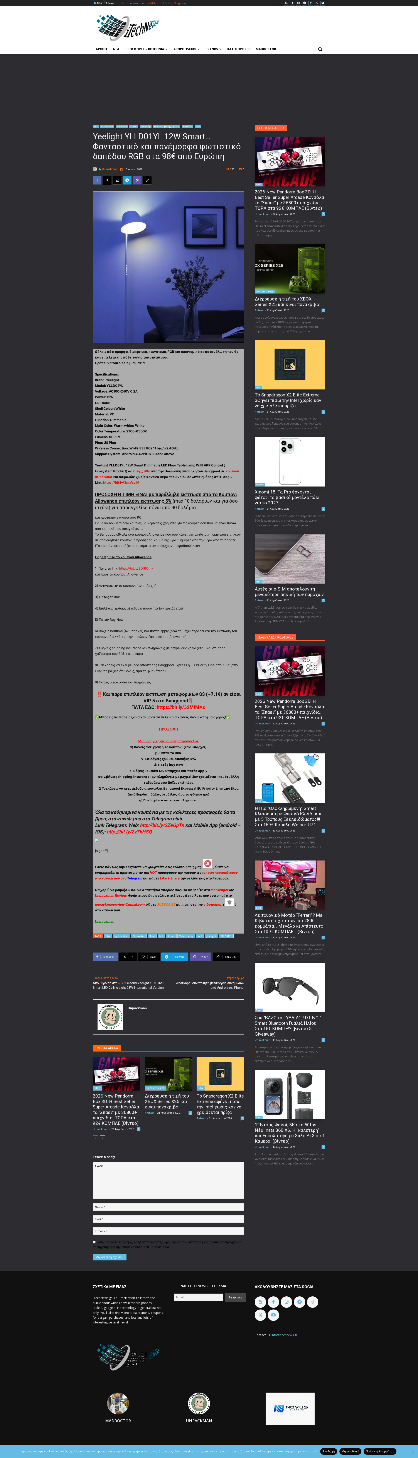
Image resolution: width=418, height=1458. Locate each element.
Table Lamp (186, 936)
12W (107, 936)
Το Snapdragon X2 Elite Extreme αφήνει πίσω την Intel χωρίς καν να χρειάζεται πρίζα (220, 1104)
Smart (171, 936)
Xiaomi (133, 126)
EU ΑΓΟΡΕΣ (107, 126)
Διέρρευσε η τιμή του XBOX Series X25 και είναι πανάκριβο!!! (167, 1101)
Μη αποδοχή (350, 1451)
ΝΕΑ (198, 126)
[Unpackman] (95, 169)
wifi (200, 936)
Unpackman (110, 169)
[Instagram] (298, 3)
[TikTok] (310, 3)
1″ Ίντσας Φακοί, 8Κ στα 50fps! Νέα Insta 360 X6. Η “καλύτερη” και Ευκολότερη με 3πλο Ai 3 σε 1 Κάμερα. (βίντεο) (290, 1133)
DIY (96, 126)
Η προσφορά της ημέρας (166, 126)
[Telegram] (304, 3)
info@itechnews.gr (284, 1335)
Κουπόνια (187, 126)
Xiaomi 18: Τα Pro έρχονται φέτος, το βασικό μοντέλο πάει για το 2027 (287, 497)
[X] (316, 3)
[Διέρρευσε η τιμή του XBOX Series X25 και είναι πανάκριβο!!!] (168, 1074)
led (161, 936)
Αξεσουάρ (145, 126)
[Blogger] (286, 3)
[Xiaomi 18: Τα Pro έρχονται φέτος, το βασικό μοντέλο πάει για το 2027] (290, 462)
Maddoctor (118, 1420)
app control (121, 936)
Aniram (149, 1112)
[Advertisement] (209, 87)
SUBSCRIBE (166, 904)
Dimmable (139, 936)
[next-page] (102, 1138)
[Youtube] (322, 3)
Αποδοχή (328, 1451)
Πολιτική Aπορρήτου (380, 1451)
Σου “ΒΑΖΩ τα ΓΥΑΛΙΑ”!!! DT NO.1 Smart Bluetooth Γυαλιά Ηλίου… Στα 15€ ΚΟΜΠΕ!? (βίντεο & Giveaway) (288, 1026)
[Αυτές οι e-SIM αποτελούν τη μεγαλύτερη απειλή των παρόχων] (290, 559)
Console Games (155, 1087)
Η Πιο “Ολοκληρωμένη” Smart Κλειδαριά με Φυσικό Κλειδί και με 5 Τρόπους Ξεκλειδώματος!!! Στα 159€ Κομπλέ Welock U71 (288, 816)
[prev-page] (95, 1138)
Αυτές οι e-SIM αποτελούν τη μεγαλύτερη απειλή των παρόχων (289, 591)
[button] (320, 49)
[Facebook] (292, 3)
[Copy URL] (147, 180)
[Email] (117, 180)
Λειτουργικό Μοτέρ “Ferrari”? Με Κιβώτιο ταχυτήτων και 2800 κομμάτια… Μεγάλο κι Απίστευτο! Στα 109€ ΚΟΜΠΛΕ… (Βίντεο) (289, 923)
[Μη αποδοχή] (412, 1451)
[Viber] (137, 180)
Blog (97, 1087)
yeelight (211, 936)
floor (152, 936)
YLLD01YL (226, 936)
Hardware (122, 126)
